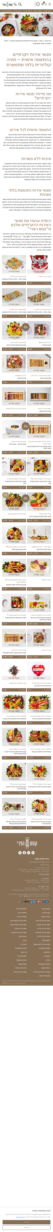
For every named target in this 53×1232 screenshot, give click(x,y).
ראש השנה (47, 11)
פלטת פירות (27, 11)
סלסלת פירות (6, 11)
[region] (26, 1219)
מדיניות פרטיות (20, 1217)
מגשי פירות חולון (20, 928)
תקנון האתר (22, 964)
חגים (24, 940)
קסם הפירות (22, 956)
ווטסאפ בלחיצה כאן (16, 894)
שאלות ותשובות (44, 948)
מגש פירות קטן (44, 976)
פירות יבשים (45, 917)
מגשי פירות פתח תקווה (18, 925)
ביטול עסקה (45, 968)
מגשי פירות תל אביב (43, 921)
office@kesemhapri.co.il (39, 862)
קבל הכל (26, 1222)
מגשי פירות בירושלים (19, 932)
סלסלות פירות (21, 909)
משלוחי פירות (21, 917)
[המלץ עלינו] (33, 853)
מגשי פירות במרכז (19, 972)
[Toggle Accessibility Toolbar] (4, 18)
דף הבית (48, 41)
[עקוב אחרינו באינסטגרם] (20, 853)
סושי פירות (17, 11)
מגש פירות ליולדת (43, 936)
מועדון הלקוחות (44, 964)
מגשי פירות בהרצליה (42, 932)
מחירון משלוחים (20, 948)
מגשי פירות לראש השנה (41, 944)
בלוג (41, 41)
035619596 (44, 865)
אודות (48, 960)
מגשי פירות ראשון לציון (18, 921)
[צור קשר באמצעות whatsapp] (28, 853)
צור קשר (23, 952)
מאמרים (47, 956)
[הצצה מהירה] (39, 273)
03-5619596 (15, 4)
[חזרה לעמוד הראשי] (7, 4)
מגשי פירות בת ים (44, 928)
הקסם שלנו (46, 940)
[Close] (51, 1209)
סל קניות (47, 952)
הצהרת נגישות (21, 960)
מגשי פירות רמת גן (43, 925)
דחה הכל (26, 1227)
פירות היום (22, 936)
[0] (42, 4)
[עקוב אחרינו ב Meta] (24, 853)
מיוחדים (23, 944)
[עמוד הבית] (27, 842)
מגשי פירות (38, 11)
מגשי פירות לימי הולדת (42, 972)
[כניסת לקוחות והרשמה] (46, 4)
